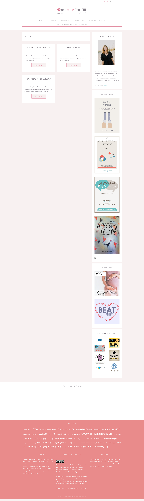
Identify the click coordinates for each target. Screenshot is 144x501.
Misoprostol (27, 443)
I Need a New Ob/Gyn (38, 47)
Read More (38, 65)
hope (31, 438)
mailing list (26, 464)
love (76, 439)
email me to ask (74, 488)
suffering (54, 446)
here (105, 85)
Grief (65, 52)
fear (52, 434)
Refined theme (72, 496)
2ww (25, 429)
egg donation (28, 434)
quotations (76, 443)
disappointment (96, 429)
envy (35, 434)
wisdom (90, 446)
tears (64, 447)
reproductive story (89, 443)
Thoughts (78, 52)
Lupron (83, 439)
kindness (60, 439)
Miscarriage (71, 52)
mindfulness (110, 439)
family (43, 434)
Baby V (56, 429)
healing (104, 433)
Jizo (51, 439)
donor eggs (112, 429)
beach (65, 429)
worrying (102, 447)
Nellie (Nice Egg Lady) (49, 442)
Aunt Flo (47, 429)
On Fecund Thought (72, 11)
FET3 (58, 434)
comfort (73, 429)
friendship (66, 434)
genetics (77, 434)
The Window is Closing (39, 78)
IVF (47, 439)
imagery (41, 439)
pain (69, 443)
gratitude (89, 433)
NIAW (63, 443)
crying (84, 429)
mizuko (34, 443)
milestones (95, 438)
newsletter (38, 464)
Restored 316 (82, 496)
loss (69, 439)
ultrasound (76, 446)
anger (32, 429)
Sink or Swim (74, 47)
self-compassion (37, 446)
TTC (38, 52)
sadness (102, 443)
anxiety (40, 429)
